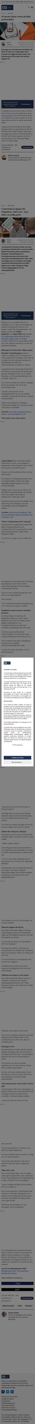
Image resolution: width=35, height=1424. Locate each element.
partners (8, 689)
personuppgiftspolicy (9, 724)
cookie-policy (24, 722)
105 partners (19, 745)
